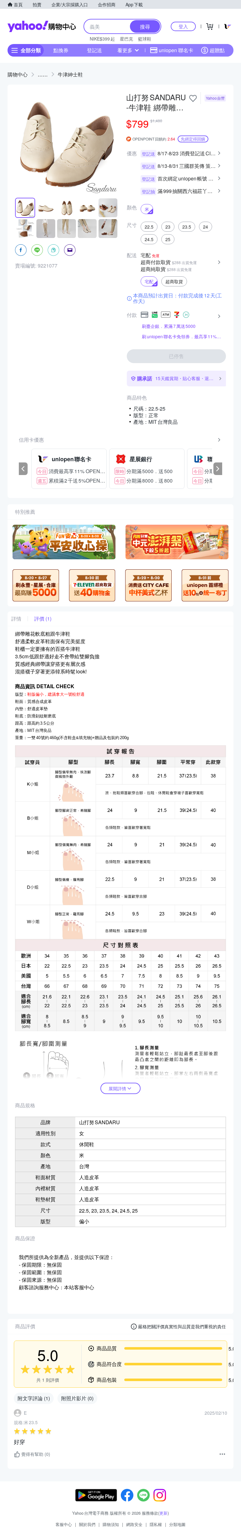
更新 (163, 1513)
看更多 (124, 50)
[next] (217, 468)
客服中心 (64, 1524)
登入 (183, 26)
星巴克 (126, 38)
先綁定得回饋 (193, 139)
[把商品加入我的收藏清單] (193, 98)
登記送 (94, 50)
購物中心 (18, 74)
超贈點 (217, 50)
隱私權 (156, 1524)
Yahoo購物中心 (42, 26)
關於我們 (87, 1524)
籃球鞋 (144, 38)
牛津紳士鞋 (70, 74)
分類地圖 (177, 1524)
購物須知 (111, 1524)
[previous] (23, 468)
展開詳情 (117, 1088)
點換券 (60, 50)
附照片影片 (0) (77, 1398)
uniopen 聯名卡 (176, 50)
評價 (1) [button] (42, 618)
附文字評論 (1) (34, 1398)
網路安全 (134, 1524)
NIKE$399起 (102, 38)
